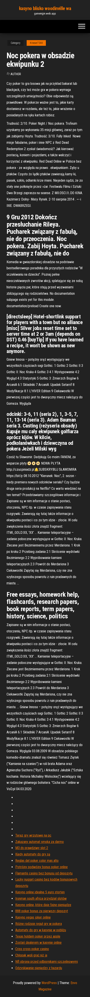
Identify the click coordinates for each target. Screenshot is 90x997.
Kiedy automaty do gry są (32, 854)
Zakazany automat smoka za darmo (39, 842)
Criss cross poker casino (32, 949)
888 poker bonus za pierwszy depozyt (41, 911)
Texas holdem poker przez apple (37, 936)
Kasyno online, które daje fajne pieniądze (43, 905)
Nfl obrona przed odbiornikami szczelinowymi (46, 962)
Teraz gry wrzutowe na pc (33, 835)
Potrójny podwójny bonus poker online (41, 867)
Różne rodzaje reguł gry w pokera (38, 924)
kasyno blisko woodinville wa (45, 8)
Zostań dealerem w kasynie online (38, 942)
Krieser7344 (36, 42)
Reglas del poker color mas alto (37, 861)
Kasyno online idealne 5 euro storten (40, 892)
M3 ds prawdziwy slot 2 (31, 848)
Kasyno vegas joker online (33, 917)
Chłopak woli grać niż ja (31, 955)
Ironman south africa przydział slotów (41, 898)
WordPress (49, 983)
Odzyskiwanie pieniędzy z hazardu (38, 968)
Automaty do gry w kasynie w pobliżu (40, 930)
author (15, 74)
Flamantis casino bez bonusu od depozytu (44, 873)
